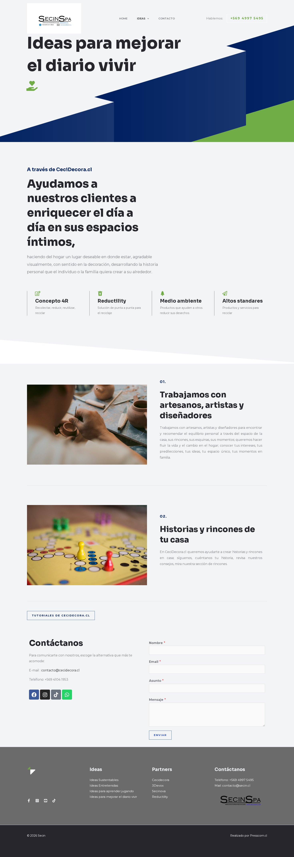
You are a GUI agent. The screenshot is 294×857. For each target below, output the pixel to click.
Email (155, 662)
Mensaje (157, 700)
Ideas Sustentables (104, 780)
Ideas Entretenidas (104, 785)
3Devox (158, 785)
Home (123, 18)
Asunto (156, 681)
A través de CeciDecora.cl (59, 170)
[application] (147, 18)
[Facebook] (29, 800)
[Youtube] (45, 800)
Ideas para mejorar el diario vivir (113, 797)
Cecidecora (160, 780)
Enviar (160, 735)
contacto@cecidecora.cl (60, 670)
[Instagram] (37, 800)
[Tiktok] (54, 800)
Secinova (159, 791)
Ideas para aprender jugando (112, 791)
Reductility (160, 797)
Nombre (157, 643)
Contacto (166, 18)
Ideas (141, 18)
